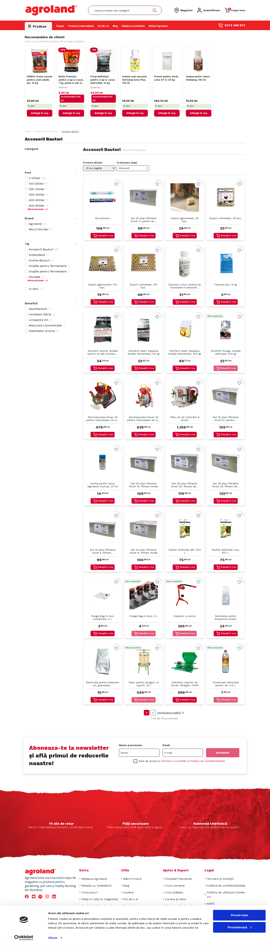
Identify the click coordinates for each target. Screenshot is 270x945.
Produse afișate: (93, 162)
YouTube (34, 897)
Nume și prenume (130, 745)
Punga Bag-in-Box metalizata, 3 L (102, 617)
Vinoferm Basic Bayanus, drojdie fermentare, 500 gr (184, 352)
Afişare (52, 937)
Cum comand (175, 885)
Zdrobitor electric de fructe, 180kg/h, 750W (184, 684)
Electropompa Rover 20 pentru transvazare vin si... (102, 419)
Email (166, 745)
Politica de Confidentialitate (207, 760)
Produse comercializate (81, 26)
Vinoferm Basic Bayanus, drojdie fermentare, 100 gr (143, 352)
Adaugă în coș (39, 113)
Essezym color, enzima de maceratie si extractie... (184, 286)
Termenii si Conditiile (174, 760)
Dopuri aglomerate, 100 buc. (102, 286)
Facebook (27, 897)
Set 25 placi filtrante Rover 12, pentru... (225, 419)
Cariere (128, 892)
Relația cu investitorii (133, 26)
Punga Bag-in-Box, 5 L (143, 616)
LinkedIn (54, 897)
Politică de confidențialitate (226, 885)
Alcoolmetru (102, 218)
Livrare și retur (175, 899)
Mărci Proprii (132, 879)
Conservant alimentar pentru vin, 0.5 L (226, 684)
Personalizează (237, 927)
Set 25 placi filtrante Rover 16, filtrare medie (143, 485)
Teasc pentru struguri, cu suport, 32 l (143, 684)
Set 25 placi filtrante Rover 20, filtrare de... (184, 485)
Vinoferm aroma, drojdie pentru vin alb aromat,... (103, 352)
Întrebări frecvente (178, 879)
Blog (115, 26)
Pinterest (40, 897)
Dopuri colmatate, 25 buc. (225, 218)
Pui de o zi (103, 26)
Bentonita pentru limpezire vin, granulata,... (102, 684)
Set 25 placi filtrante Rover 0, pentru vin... (143, 220)
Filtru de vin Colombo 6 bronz (184, 419)
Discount (133, 168)
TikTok (61, 897)
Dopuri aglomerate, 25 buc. (185, 220)
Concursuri (90, 892)
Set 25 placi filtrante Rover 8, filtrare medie (144, 551)
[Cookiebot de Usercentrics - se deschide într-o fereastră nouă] (24, 938)
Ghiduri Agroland (158, 26)
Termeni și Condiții (220, 879)
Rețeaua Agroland (94, 879)
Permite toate (239, 915)
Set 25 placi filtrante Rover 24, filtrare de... (225, 485)
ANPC (211, 903)
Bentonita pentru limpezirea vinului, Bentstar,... (226, 618)
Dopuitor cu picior (184, 616)
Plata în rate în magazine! (100, 899)
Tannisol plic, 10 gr (225, 284)
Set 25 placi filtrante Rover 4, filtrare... (103, 551)
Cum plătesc (174, 892)
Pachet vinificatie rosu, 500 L (226, 551)
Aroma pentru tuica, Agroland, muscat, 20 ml (102, 485)
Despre (60, 26)
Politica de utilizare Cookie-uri (226, 895)
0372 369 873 (235, 25)
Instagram (47, 897)
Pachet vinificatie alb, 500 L (184, 551)
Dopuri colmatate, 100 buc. (143, 286)
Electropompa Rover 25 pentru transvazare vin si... (143, 419)
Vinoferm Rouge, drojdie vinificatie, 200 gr (226, 352)
